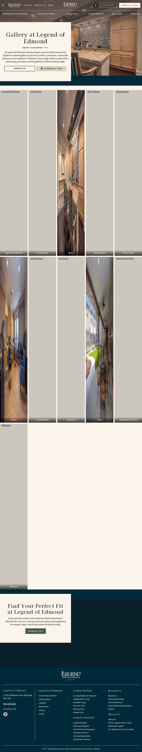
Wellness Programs (81, 726)
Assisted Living (79, 702)
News (50, 5)
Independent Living (81, 699)
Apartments (96, 14)
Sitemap (97, 749)
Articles (111, 709)
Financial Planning (116, 699)
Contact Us (40, 5)
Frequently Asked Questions (120, 705)
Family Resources (115, 702)
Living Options (46, 14)
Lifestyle (72, 14)
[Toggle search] (3, 5)
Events (135, 14)
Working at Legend (116, 726)
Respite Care (78, 712)
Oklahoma (26, 47)
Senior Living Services (73, 749)
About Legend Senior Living (119, 723)
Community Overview (15, 14)
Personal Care (79, 705)
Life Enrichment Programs (84, 729)
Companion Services (81, 739)
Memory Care (78, 709)
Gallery (117, 14)
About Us (112, 719)
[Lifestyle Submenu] (80, 14)
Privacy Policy (87, 749)
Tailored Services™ (81, 732)
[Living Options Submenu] (57, 14)
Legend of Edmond (36, 47)
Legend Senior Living (56, 749)
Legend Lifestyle (80, 723)
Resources (112, 696)
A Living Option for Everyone (85, 696)
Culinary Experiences (81, 736)
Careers (28, 5)
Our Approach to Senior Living (120, 729)
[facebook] (96, 5)
